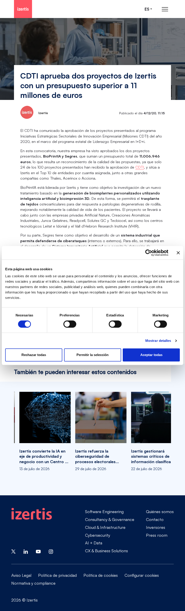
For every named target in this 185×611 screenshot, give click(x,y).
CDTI (139, 167)
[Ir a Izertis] (23, 9)
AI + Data (93, 542)
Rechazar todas (33, 355)
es (147, 9)
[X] (13, 551)
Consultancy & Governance (109, 519)
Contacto (155, 519)
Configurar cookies (142, 575)
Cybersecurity (97, 535)
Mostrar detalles (158, 341)
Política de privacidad (57, 575)
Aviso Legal (21, 575)
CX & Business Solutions (106, 550)
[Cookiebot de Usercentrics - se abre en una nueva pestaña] (148, 252)
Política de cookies (100, 575)
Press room (156, 535)
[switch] (69, 324)
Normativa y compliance (33, 583)
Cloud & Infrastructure (105, 527)
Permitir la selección (92, 355)
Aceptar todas (151, 355)
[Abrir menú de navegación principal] (165, 9)
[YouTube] (38, 551)
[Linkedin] (25, 551)
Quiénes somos (160, 511)
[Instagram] (51, 551)
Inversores (155, 527)
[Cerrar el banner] (178, 252)
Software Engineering (104, 511)
